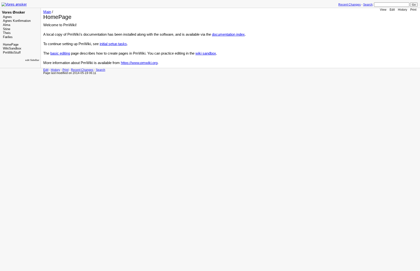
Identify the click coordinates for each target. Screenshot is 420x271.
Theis (7, 33)
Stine (6, 29)
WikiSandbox (12, 48)
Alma (6, 25)
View (383, 9)
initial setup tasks (113, 44)
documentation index (228, 34)
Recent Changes (349, 4)
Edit (392, 9)
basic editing (60, 53)
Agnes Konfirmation (17, 21)
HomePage (10, 44)
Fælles (8, 37)
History (402, 9)
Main (47, 12)
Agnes (7, 17)
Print (413, 9)
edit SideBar (32, 60)
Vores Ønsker (13, 12)
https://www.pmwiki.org (139, 63)
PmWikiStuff (12, 52)
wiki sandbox (205, 53)
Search (368, 4)
